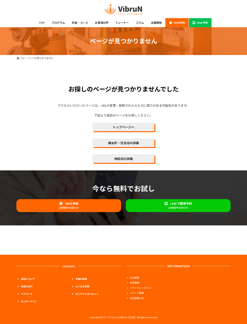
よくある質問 (82, 286)
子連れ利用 (81, 278)
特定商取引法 (137, 298)
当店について (28, 278)
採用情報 (134, 282)
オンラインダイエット (87, 294)
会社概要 (134, 277)
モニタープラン (29, 301)
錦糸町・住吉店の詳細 (123, 143)
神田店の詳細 (123, 159)
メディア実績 (137, 293)
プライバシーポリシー (141, 288)
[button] (68, 205)
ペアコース (26, 294)
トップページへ (123, 127)
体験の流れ (27, 286)
